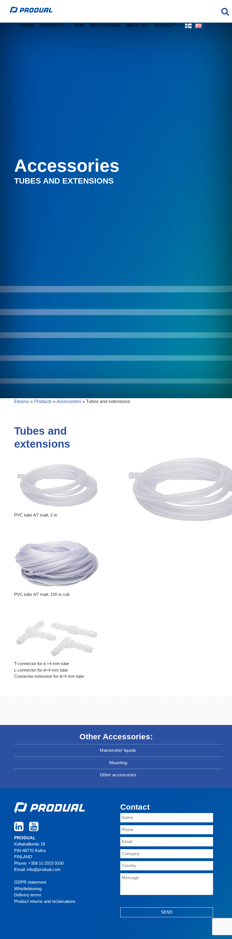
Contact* (166, 25)
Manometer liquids (118, 750)
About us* (137, 25)
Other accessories (118, 774)
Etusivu (21, 401)
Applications (104, 25)
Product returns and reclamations (45, 901)
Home (27, 25)
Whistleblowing (28, 888)
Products (52, 25)
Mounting (118, 762)
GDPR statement (30, 882)
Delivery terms (27, 894)
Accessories (69, 401)
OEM (78, 25)
